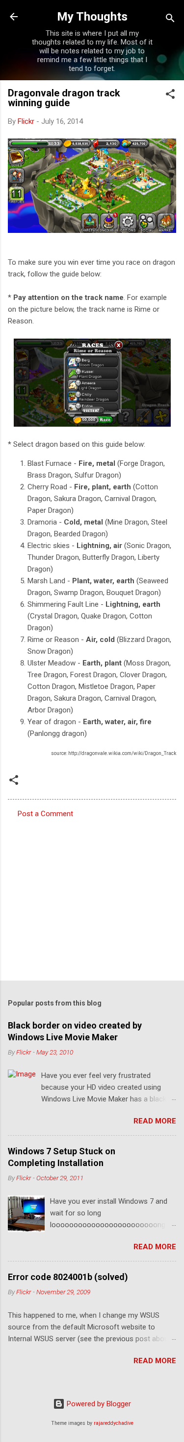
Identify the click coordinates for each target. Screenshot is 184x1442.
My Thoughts (92, 16)
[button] (170, 95)
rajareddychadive (113, 1423)
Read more (154, 1121)
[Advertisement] (92, 896)
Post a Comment (45, 813)
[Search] (170, 20)
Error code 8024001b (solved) (68, 1277)
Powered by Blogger (98, 1403)
